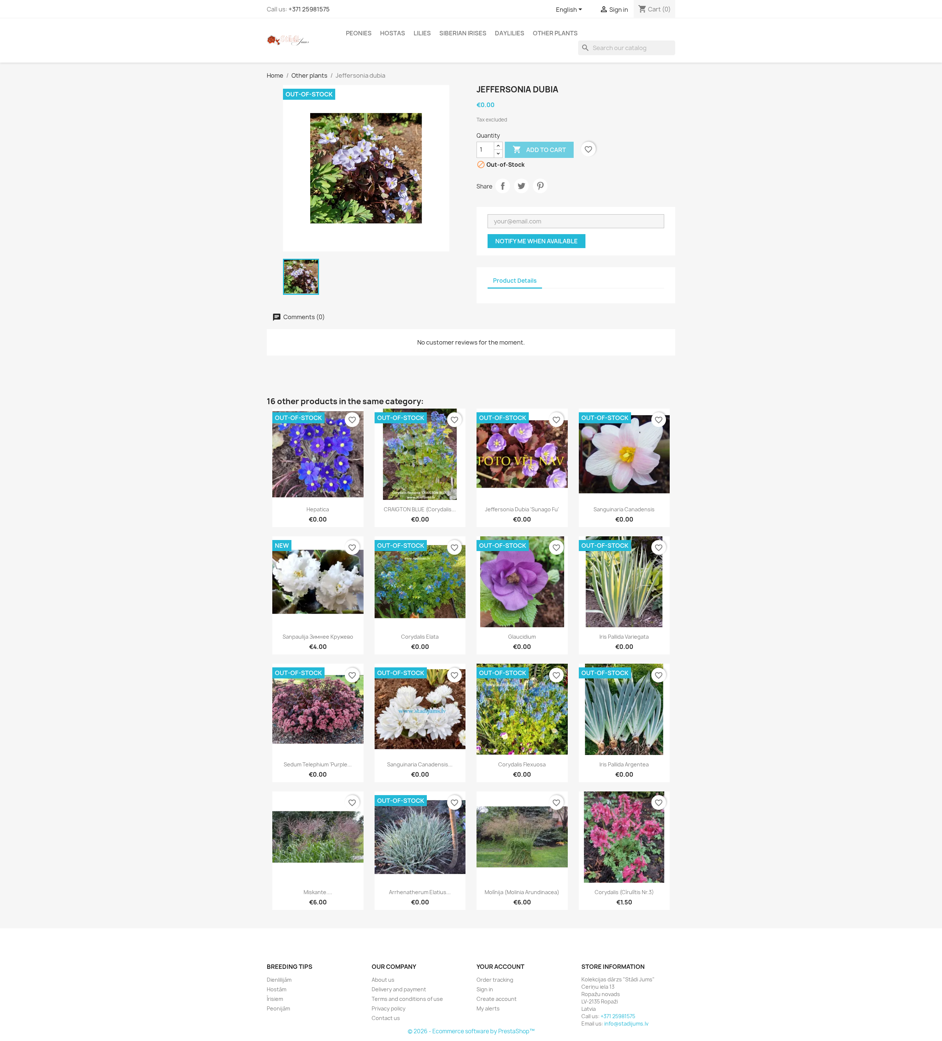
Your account (500, 967)
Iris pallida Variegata (624, 636)
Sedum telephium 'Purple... (318, 764)
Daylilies (509, 33)
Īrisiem (275, 998)
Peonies (359, 33)
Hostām (276, 989)
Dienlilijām (279, 979)
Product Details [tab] (514, 281)
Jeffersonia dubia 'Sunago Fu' (522, 509)
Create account (497, 998)
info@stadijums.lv (626, 1023)
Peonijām (278, 1008)
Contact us (386, 1017)
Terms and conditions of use (407, 998)
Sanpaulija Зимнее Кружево (318, 636)
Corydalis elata (420, 636)
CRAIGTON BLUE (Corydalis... (420, 509)
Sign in (485, 989)
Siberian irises (462, 33)
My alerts (488, 1008)
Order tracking (495, 979)
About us (383, 979)
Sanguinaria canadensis (624, 509)
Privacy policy (389, 1008)
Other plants (555, 33)
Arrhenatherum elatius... (420, 892)
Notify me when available (536, 241)
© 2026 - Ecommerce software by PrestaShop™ (471, 1031)
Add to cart (539, 149)
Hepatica (318, 509)
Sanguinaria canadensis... (420, 764)
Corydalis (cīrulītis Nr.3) (624, 892)
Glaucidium (522, 636)
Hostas (392, 33)
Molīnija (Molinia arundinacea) (522, 892)
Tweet (521, 186)
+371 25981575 (309, 9)
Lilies (422, 33)
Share (502, 186)
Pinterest (540, 186)
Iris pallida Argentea (624, 764)
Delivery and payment (399, 989)
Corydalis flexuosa (522, 764)
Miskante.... (318, 892)
